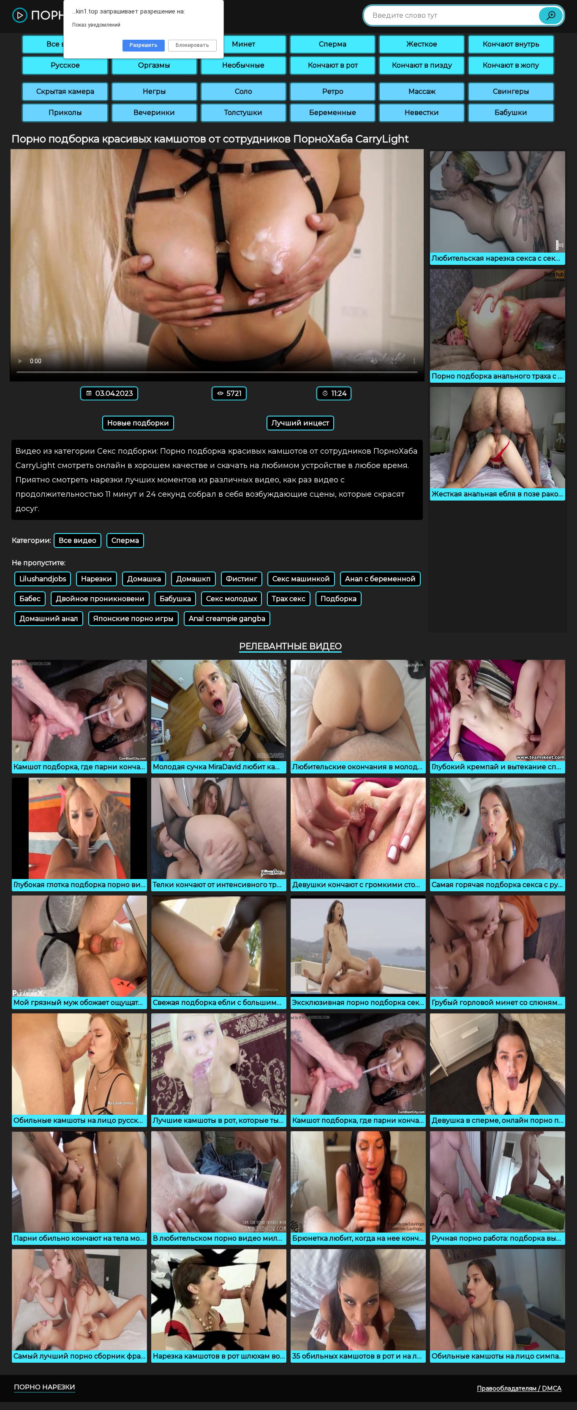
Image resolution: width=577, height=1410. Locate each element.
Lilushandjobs (42, 579)
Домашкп (193, 579)
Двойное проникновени (100, 599)
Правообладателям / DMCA (519, 1388)
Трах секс (288, 599)
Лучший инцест (300, 423)
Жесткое (421, 44)
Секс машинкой (301, 579)
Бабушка (175, 599)
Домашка (144, 579)
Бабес (30, 599)
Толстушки (243, 113)
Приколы (65, 113)
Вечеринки (154, 113)
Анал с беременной (380, 579)
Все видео (77, 540)
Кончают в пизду (422, 65)
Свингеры (511, 91)
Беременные (332, 113)
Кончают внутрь (511, 44)
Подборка (339, 599)
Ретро (332, 91)
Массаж (421, 91)
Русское (65, 65)
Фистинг (241, 579)
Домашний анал (48, 619)
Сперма (332, 44)
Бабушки (511, 113)
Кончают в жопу (511, 65)
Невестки (422, 113)
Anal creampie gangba (227, 619)
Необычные (243, 65)
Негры (154, 91)
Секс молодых (231, 599)
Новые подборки (138, 423)
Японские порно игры (133, 619)
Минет (243, 44)
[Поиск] (551, 15)
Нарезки (96, 579)
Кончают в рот (333, 65)
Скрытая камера (65, 91)
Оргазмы (154, 65)
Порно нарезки (44, 1387)
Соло (243, 91)
